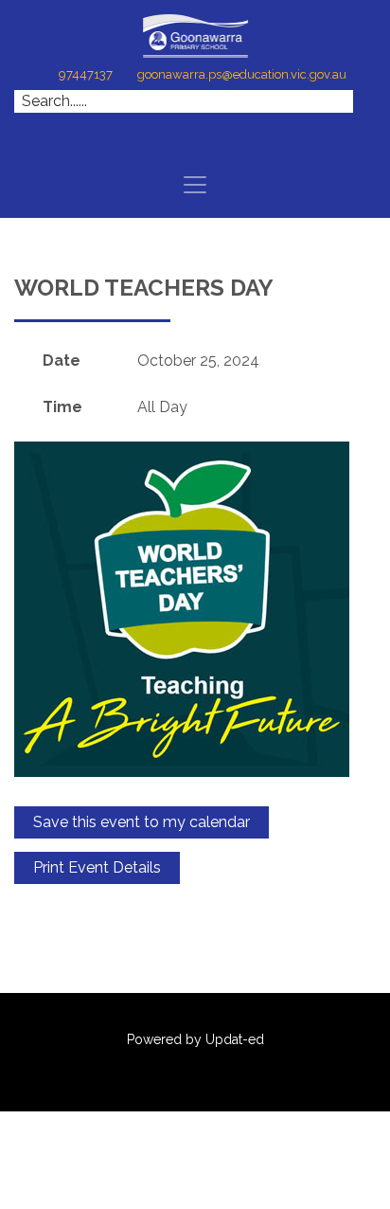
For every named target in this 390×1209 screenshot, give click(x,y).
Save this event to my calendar (141, 822)
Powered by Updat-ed (195, 1039)
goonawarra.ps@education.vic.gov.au (241, 74)
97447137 (86, 74)
